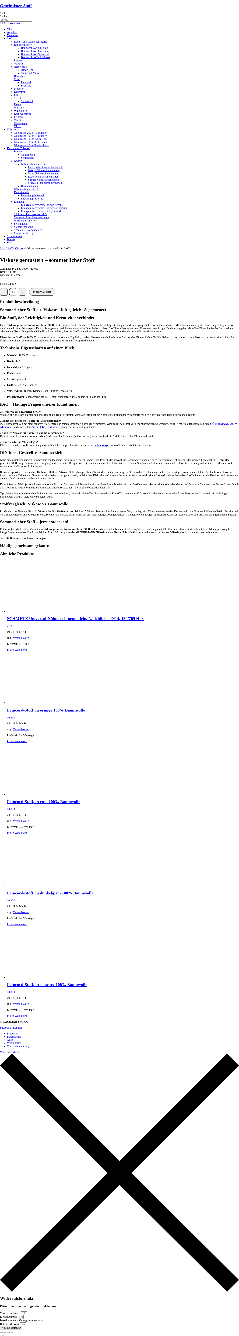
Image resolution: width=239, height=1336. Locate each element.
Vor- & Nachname (10, 1313)
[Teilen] (8, 1332)
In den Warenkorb (42, 292)
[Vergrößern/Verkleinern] (1, 1332)
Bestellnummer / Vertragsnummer (19, 1320)
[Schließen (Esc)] (11, 1332)
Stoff (10, 248)
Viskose (19, 248)
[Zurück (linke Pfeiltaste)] (1, 1335)
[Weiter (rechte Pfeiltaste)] (4, 1335)
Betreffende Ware (10, 1324)
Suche (3, 13)
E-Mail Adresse (9, 1316)
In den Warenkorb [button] (17, 649)
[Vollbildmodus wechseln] (4, 1332)
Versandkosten (21, 637)
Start (2, 248)
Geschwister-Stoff (16, 5)
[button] (123, 38)
